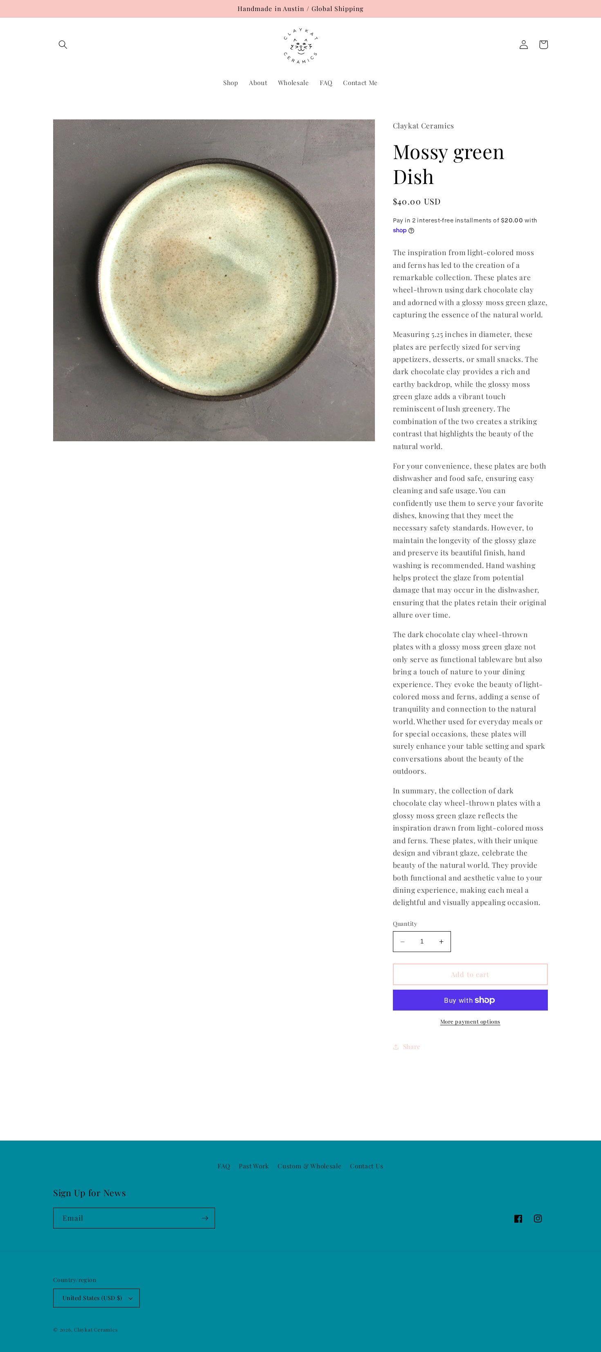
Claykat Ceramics (95, 1329)
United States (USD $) (92, 1298)
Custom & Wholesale (309, 1165)
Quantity (405, 924)
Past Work (254, 1165)
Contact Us (366, 1165)
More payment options (470, 1021)
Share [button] (412, 1046)
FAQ (224, 1165)
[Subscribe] (205, 1218)
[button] (63, 44)
